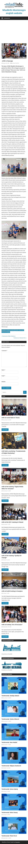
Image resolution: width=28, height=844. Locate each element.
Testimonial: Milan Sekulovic (8, 336)
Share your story (20, 330)
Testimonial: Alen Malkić (9, 742)
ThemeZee (17, 842)
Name (3, 370)
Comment (4, 350)
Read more (5, 429)
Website (3, 381)
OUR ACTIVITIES (15, 63)
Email (3, 375)
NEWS (3, 396)
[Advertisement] (14, 31)
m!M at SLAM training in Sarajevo (12, 591)
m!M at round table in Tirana (11, 417)
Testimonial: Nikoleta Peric (20, 338)
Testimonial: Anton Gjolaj (10, 789)
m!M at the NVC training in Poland (12, 522)
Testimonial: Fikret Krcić (9, 836)
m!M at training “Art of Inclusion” (12, 624)
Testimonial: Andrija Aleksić (10, 696)
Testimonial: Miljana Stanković (11, 766)
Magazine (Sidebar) (7, 674)
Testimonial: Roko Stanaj (9, 812)
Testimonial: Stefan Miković (10, 719)
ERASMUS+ (4, 330)
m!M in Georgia (11, 330)
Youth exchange (6, 332)
